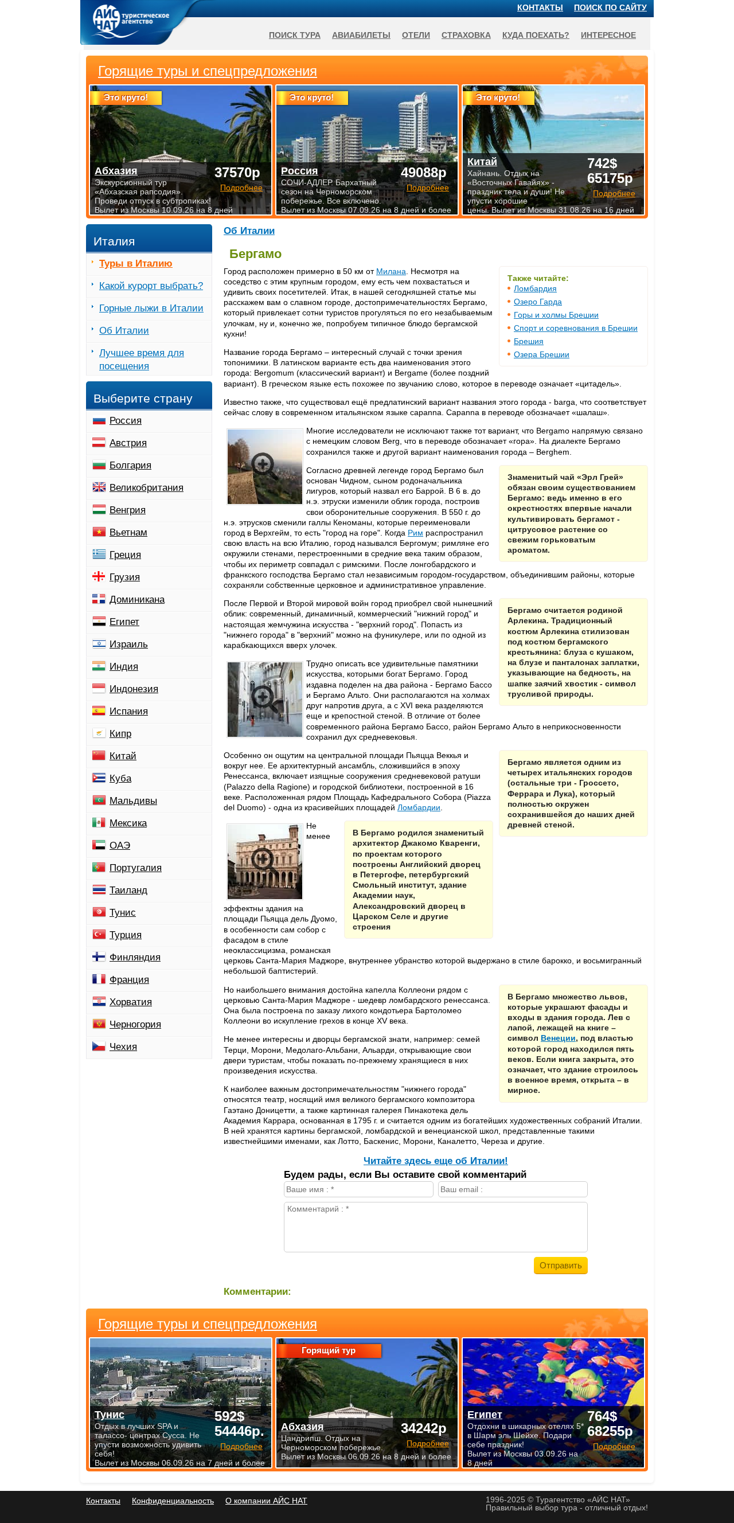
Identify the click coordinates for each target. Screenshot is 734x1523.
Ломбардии (418, 807)
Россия (126, 420)
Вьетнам (128, 532)
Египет (124, 621)
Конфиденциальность (173, 1500)
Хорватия (131, 1002)
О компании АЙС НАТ (266, 1500)
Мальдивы (133, 800)
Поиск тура (295, 35)
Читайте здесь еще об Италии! (436, 1160)
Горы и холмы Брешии (556, 314)
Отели (416, 35)
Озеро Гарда (538, 301)
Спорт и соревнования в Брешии (576, 328)
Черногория (135, 1024)
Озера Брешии (541, 354)
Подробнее (241, 1446)
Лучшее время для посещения (141, 359)
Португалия (136, 867)
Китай (123, 756)
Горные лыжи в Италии (151, 308)
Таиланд (128, 890)
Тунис (123, 912)
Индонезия (134, 689)
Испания (129, 711)
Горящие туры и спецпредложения (207, 1324)
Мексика (128, 823)
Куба (120, 778)
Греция (125, 554)
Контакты (540, 7)
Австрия (128, 443)
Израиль (129, 644)
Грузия (125, 577)
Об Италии (249, 230)
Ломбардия (535, 288)
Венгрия (128, 510)
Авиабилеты (361, 35)
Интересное (608, 35)
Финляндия (135, 957)
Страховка (466, 35)
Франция (129, 979)
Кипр (120, 733)
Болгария (130, 465)
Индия (124, 666)
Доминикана (137, 599)
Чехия (123, 1046)
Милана (391, 271)
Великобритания (147, 487)
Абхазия (302, 1426)
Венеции (558, 1037)
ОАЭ (120, 845)
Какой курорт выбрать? (151, 285)
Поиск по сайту (610, 7)
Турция (126, 935)
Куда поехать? (535, 35)
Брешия (529, 341)
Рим (415, 532)
